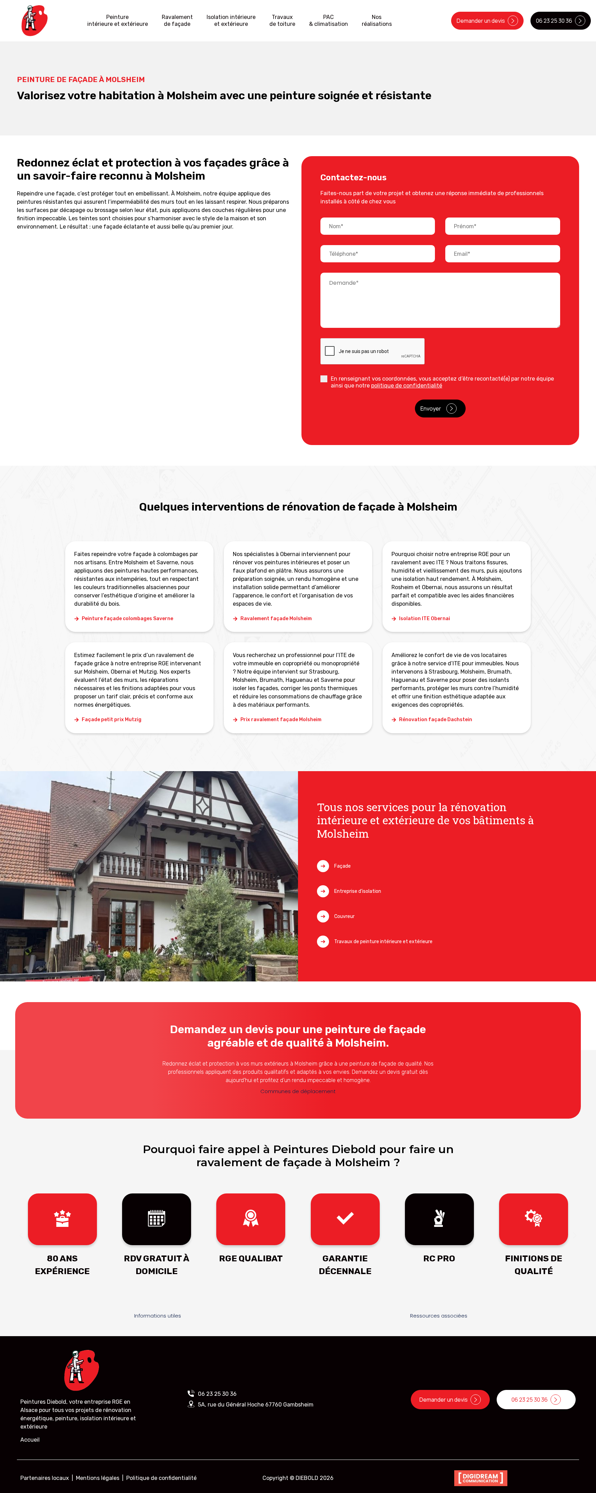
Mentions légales (97, 1478)
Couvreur (344, 916)
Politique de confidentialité (161, 1478)
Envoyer (430, 408)
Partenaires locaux (44, 1478)
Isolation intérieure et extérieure (231, 20)
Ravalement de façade (177, 20)
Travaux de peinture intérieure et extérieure (383, 942)
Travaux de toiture (282, 20)
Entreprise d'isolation (357, 891)
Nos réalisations (377, 20)
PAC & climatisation (328, 20)
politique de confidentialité (406, 385)
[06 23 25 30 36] (191, 1393)
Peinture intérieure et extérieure (117, 20)
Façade (342, 866)
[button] (21, 1235)
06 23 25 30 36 (217, 1394)
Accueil (30, 1439)
